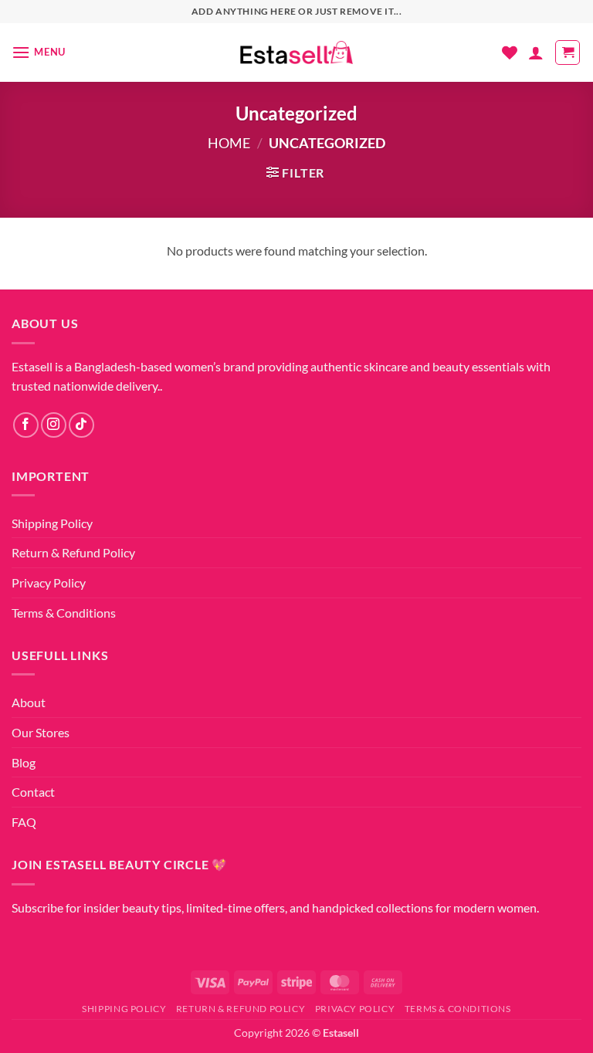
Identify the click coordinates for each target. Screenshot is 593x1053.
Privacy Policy (49, 582)
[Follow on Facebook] (26, 425)
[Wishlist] (509, 52)
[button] (39, 52)
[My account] (536, 52)
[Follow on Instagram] (53, 425)
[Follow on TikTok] (81, 425)
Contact (33, 791)
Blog (24, 762)
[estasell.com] (297, 53)
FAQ (24, 821)
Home (229, 142)
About (29, 702)
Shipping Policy (52, 523)
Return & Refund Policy (73, 552)
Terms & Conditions (64, 612)
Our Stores (40, 732)
